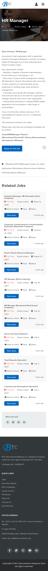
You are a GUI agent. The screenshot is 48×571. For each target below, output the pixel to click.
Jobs (4, 479)
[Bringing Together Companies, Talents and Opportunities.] (12, 4)
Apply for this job (12, 148)
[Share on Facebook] (8, 422)
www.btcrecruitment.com (16, 122)
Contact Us (6, 502)
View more (11, 215)
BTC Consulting (8, 487)
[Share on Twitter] (13, 422)
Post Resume (7, 506)
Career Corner (8, 491)
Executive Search (9, 483)
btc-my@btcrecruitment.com (19, 538)
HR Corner (6, 495)
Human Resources (10, 30)
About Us (5, 498)
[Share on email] (24, 422)
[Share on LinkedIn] (18, 422)
